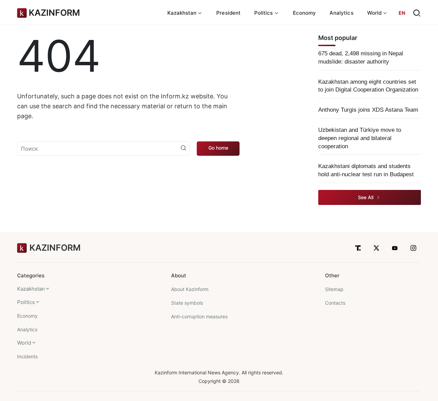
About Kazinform (189, 289)
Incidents (27, 356)
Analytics (341, 13)
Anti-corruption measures (199, 316)
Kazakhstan (31, 289)
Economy (304, 13)
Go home (218, 148)
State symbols (187, 303)
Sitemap (334, 289)
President (228, 13)
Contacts (335, 303)
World (24, 343)
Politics (26, 302)
